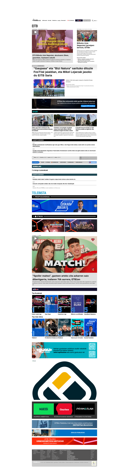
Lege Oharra (56, 462)
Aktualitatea (49, 451)
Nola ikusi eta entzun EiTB (72, 458)
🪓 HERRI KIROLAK (78, 162)
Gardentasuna (76, 462)
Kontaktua (82, 462)
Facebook (92, 451)
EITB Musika (42, 455)
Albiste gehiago (38, 140)
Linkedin (92, 456)
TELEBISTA (39, 193)
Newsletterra (93, 450)
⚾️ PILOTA (42, 162)
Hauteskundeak (70, 452)
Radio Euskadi (42, 452)
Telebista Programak (36, 452)
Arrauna (53, 454)
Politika (48, 453)
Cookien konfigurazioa (70, 462)
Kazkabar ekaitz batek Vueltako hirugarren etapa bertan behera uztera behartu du (54, 179)
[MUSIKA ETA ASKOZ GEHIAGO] (64, 409)
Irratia (59, 20)
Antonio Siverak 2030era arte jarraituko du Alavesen (46, 188)
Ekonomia (48, 452)
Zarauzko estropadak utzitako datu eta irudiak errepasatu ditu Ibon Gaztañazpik (53, 183)
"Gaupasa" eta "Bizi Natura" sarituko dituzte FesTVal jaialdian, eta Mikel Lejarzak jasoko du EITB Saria (63, 72)
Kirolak (49, 20)
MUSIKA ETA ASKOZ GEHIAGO (63, 416)
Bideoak (34, 453)
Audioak (61, 453)
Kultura (48, 454)
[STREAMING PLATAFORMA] (85, 409)
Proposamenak (42, 197)
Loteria (68, 454)
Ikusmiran (48, 455)
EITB (35, 26)
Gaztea (41, 454)
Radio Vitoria (42, 453)
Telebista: (35, 450)
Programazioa (35, 451)
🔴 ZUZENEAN (92, 162)
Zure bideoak (84, 158)
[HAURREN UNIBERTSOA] (44, 409)
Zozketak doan (70, 453)
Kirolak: (54, 450)
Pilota (53, 453)
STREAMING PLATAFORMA (83, 416)
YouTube (92, 457)
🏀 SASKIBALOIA (54, 162)
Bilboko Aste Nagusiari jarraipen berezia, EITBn (85, 45)
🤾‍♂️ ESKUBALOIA (70, 162)
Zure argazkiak (85, 157)
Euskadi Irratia (42, 451)
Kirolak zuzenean (55, 459)
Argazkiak (61, 452)
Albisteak (44, 20)
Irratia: (42, 450)
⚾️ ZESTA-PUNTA (62, 162)
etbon (40, 216)
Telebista (54, 20)
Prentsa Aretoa (70, 459)
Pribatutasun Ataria (49, 462)
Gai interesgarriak (71, 456)
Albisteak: (49, 450)
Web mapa (86, 462)
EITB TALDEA (87, 20)
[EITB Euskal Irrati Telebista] (37, 20)
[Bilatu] (93, 20)
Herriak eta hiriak (71, 457)
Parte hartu (69, 455)
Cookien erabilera (62, 462)
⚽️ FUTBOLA (47, 162)
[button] (33, 205)
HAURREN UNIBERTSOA (41, 416)
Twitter (92, 452)
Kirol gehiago (54, 455)
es (96, 20)
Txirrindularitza (54, 452)
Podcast (41, 459)
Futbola (53, 451)
